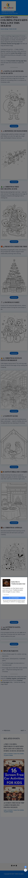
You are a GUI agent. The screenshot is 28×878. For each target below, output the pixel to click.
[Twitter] (14, 865)
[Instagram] (16, 865)
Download (14, 126)
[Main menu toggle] (25, 7)
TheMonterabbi (7, 12)
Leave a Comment (8, 753)
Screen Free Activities (19, 753)
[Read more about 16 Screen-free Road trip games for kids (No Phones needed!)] (14, 780)
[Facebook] (11, 865)
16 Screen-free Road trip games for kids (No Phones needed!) (14, 805)
